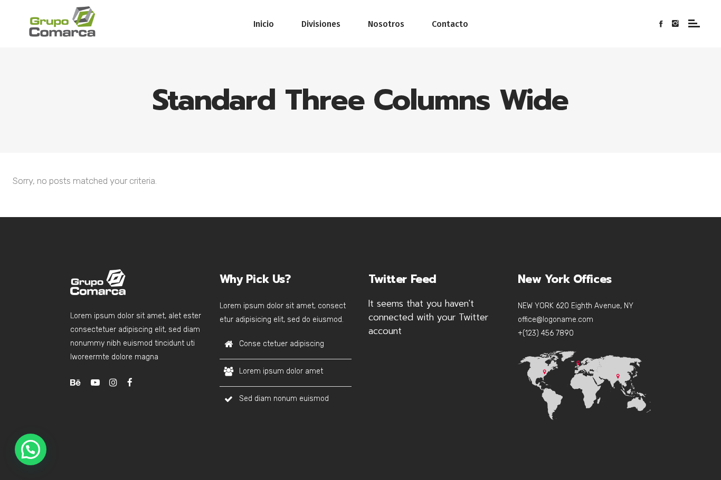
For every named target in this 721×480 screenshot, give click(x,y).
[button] (30, 449)
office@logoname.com (555, 319)
